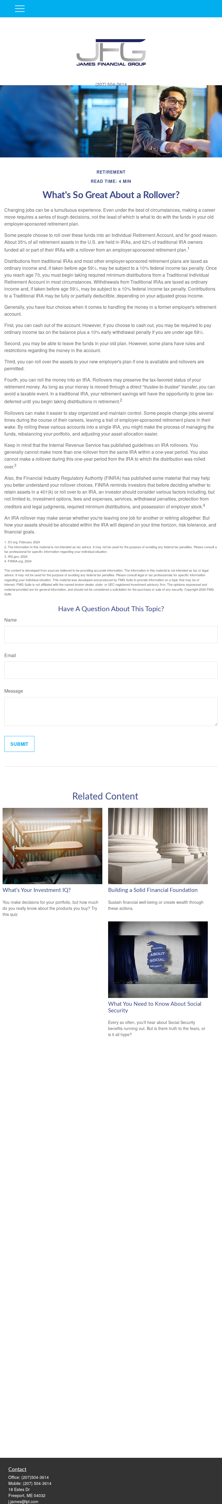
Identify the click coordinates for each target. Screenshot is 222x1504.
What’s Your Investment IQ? (37, 890)
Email (10, 655)
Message (13, 690)
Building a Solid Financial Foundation (153, 890)
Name (10, 619)
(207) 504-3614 (37, 1483)
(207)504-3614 (35, 1477)
